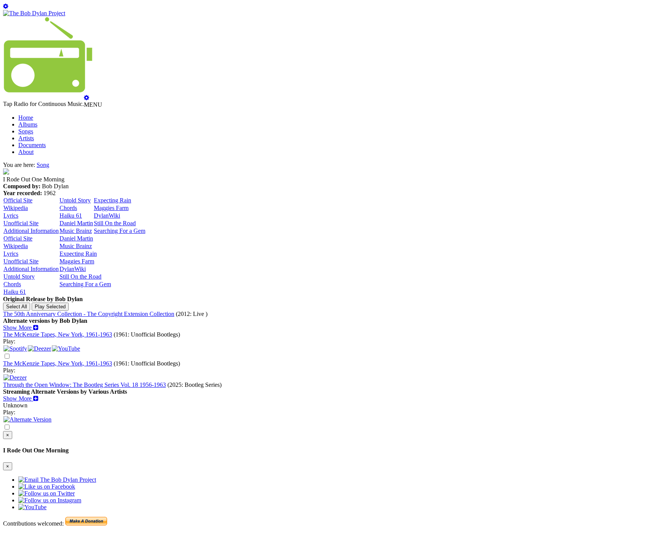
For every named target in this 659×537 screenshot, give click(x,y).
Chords (68, 208)
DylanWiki (107, 215)
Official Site (17, 200)
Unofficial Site (21, 223)
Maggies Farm (111, 208)
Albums (27, 124)
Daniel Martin (76, 223)
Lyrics (10, 215)
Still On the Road (115, 223)
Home (25, 117)
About (26, 152)
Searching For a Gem (119, 231)
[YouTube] (66, 348)
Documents (32, 145)
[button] (21, 327)
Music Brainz (75, 231)
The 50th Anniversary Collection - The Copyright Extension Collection (88, 314)
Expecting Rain (112, 200)
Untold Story (75, 200)
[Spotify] (15, 348)
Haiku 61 (70, 215)
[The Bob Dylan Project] (34, 13)
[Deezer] (39, 348)
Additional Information (31, 231)
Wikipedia (15, 208)
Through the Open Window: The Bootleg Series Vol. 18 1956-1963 (84, 385)
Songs (25, 131)
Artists (26, 138)
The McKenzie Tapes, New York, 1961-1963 (57, 334)
